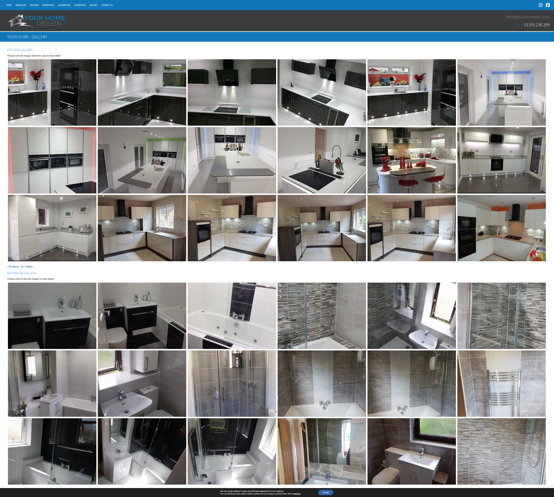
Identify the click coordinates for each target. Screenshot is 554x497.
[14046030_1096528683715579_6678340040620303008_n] (501, 383)
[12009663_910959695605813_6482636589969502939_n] (232, 383)
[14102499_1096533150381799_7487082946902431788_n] (411, 228)
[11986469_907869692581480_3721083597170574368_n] (142, 383)
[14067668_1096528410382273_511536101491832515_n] (232, 451)
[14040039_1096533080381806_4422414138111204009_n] (142, 228)
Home (9, 5)
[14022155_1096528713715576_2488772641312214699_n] (322, 383)
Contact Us (107, 5)
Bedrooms (21, 5)
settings (297, 494)
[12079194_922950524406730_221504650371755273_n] (501, 160)
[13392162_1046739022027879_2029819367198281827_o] (411, 92)
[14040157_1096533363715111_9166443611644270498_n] (52, 160)
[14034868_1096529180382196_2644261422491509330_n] (322, 451)
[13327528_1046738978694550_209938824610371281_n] (52, 92)
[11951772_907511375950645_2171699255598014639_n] (232, 316)
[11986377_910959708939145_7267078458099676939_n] (52, 383)
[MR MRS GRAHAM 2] (501, 228)
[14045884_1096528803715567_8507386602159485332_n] (411, 383)
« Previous (13, 267)
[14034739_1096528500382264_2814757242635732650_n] (52, 451)
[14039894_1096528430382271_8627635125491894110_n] (142, 451)
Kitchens (34, 5)
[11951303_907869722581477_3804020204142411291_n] (411, 316)
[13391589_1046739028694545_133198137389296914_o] (232, 92)
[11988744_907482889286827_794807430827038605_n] (501, 316)
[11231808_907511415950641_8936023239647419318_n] (142, 316)
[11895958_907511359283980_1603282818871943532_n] (52, 316)
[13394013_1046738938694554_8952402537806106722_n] (142, 92)
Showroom (79, 5)
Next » (30, 267)
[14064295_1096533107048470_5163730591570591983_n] (232, 228)
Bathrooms (48, 5)
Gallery (93, 5)
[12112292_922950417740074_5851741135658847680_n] (52, 228)
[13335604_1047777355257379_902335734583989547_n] (411, 160)
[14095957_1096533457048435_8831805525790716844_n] (142, 160)
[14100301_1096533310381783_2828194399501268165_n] (232, 160)
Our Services (64, 5)
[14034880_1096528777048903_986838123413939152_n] (411, 451)
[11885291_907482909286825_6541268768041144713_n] (322, 316)
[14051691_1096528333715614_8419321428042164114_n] (501, 451)
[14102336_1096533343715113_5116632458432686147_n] (322, 160)
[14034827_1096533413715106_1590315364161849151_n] (501, 92)
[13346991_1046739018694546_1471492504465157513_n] (322, 92)
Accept (326, 492)
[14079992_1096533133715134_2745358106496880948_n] (322, 228)
